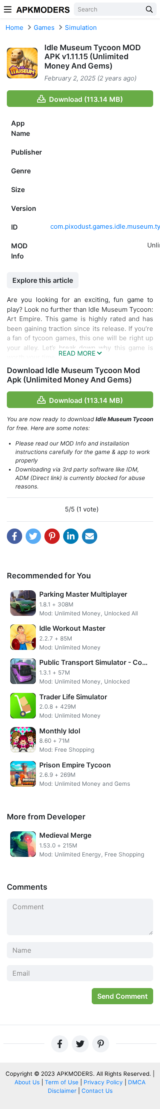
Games (44, 27)
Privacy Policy (103, 1082)
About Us (27, 1082)
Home (14, 27)
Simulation (81, 27)
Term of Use (62, 1082)
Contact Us (97, 1090)
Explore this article (42, 280)
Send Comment (122, 996)
